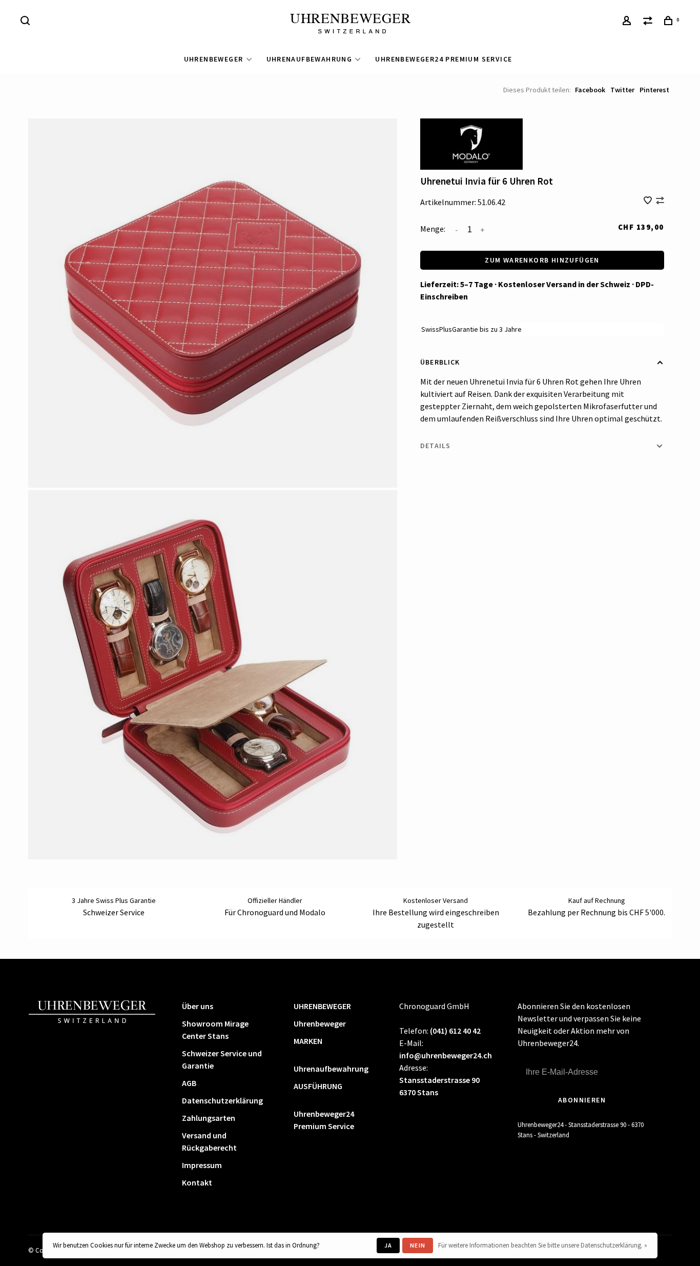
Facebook (590, 89)
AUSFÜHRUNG (318, 1086)
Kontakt (197, 1182)
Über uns (197, 1006)
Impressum (202, 1165)
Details (435, 445)
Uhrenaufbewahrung (309, 59)
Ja (388, 1245)
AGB (189, 1083)
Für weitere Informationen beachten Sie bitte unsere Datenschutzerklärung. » (542, 1245)
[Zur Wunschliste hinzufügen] (648, 201)
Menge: (432, 229)
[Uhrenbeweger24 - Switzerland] (92, 1010)
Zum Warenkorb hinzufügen (542, 260)
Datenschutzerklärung (222, 1100)
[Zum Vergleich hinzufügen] (660, 201)
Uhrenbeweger (320, 1023)
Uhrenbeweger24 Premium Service (443, 59)
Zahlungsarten (208, 1118)
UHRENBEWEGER (213, 59)
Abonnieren (582, 1099)
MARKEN (308, 1041)
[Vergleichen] (649, 22)
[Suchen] (26, 22)
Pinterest (654, 89)
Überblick (440, 362)
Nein (417, 1245)
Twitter (622, 89)
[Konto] (628, 22)
